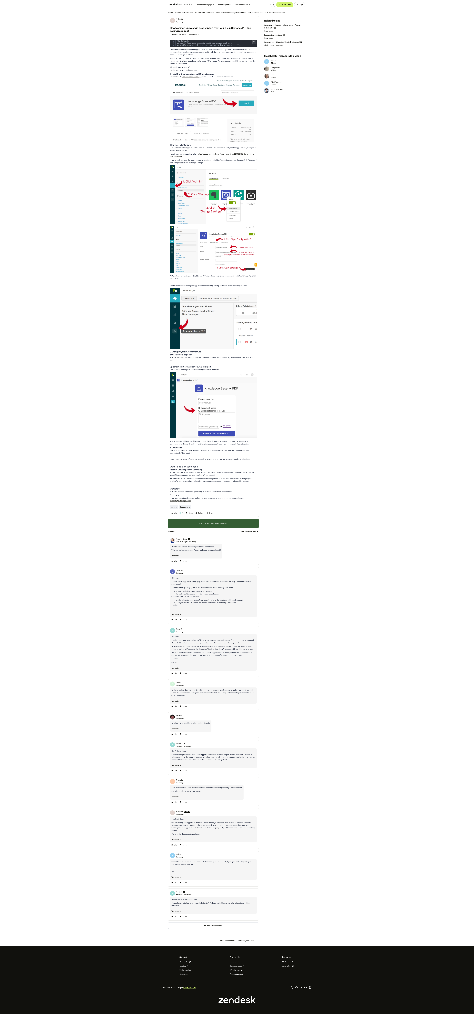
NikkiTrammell (276, 82)
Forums (178, 12)
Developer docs (236, 966)
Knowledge (268, 31)
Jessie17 (179, 743)
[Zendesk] (237, 1003)
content (174, 507)
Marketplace (287, 966)
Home (170, 12)
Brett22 (179, 716)
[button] (284, 4)
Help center (184, 962)
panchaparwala (277, 89)
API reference (235, 970)
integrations (185, 507)
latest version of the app (191, 77)
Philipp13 (179, 19)
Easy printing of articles (273, 35)
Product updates (236, 974)
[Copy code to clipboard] (254, 42)
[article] (213, 550)
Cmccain (179, 780)
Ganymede (275, 68)
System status (185, 970)
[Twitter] (292, 987)
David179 (179, 570)
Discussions (188, 12)
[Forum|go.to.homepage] (180, 4)
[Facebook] (296, 987)
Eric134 (273, 60)
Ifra (272, 75)
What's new (286, 962)
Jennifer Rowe (181, 539)
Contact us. (189, 987)
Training (182, 966)
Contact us (183, 974)
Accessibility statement (246, 940)
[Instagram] (310, 987)
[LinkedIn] (301, 987)
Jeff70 (178, 854)
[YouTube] (305, 987)
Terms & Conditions (227, 940)
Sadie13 (179, 629)
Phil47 (178, 683)
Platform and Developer (204, 12)
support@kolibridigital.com (180, 501)
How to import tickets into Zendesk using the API (283, 42)
